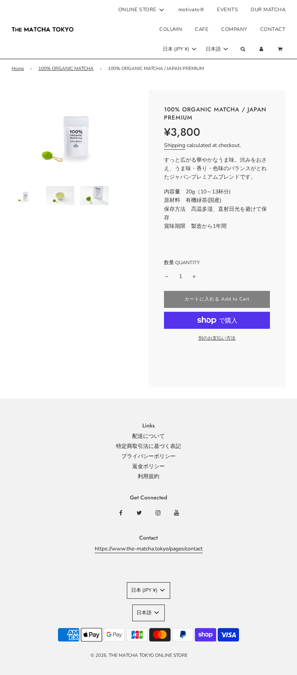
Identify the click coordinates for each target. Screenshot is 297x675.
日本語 (214, 49)
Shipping (174, 145)
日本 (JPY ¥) (176, 49)
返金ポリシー (148, 466)
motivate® (191, 9)
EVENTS (227, 9)
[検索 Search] (242, 49)
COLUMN (170, 29)
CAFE (201, 29)
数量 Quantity (182, 262)
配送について (148, 436)
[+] (194, 276)
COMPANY (234, 29)
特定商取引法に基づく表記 (148, 446)
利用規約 (148, 476)
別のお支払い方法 (217, 338)
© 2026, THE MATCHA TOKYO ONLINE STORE (139, 655)
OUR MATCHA (268, 9)
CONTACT (273, 29)
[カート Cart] (281, 49)
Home (18, 68)
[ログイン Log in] (261, 49)
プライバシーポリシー (148, 456)
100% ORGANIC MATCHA (66, 68)
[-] (166, 276)
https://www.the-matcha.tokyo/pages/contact (149, 548)
